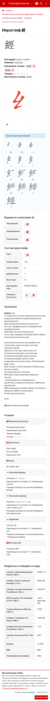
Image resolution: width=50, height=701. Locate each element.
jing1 (29, 66)
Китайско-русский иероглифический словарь (22, 14)
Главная (7, 10)
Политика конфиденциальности (15, 688)
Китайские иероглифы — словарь (17, 18)
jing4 (7, 70)
